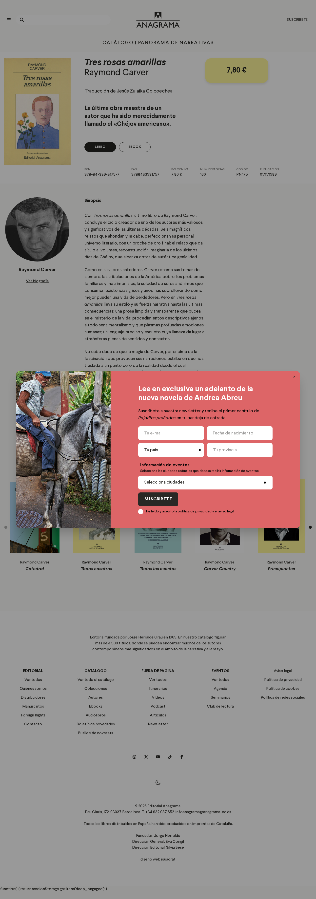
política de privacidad (195, 511)
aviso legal (226, 511)
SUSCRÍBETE (158, 499)
